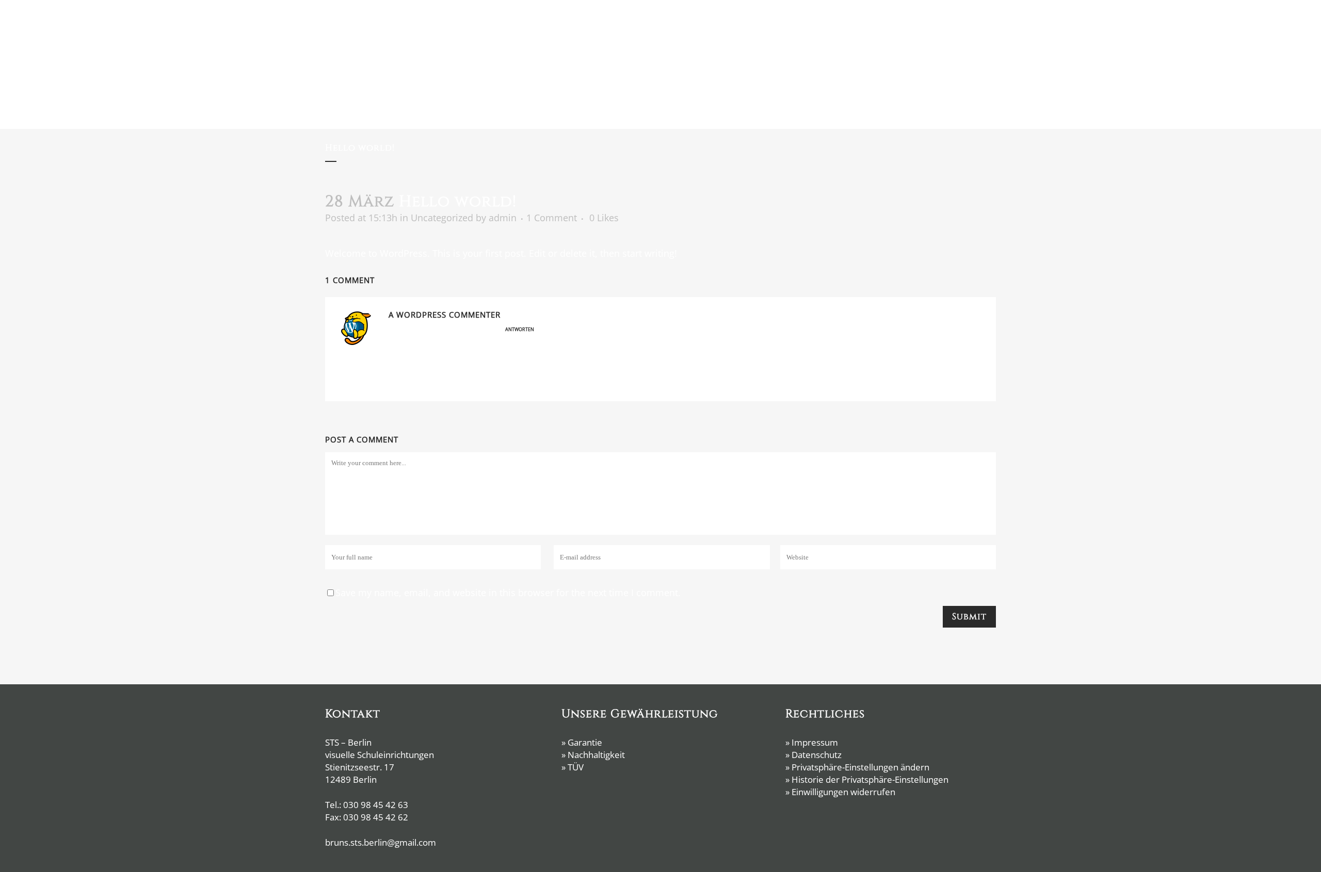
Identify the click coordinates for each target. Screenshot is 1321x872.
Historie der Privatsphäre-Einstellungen (870, 779)
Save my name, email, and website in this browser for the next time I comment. (508, 592)
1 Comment (551, 217)
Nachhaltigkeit (596, 755)
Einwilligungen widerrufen (843, 792)
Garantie (585, 742)
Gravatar (546, 382)
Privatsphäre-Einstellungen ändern (860, 767)
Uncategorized (442, 217)
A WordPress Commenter (445, 314)
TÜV (576, 767)
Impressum (815, 742)
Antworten (519, 329)
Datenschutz (817, 755)
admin (503, 217)
